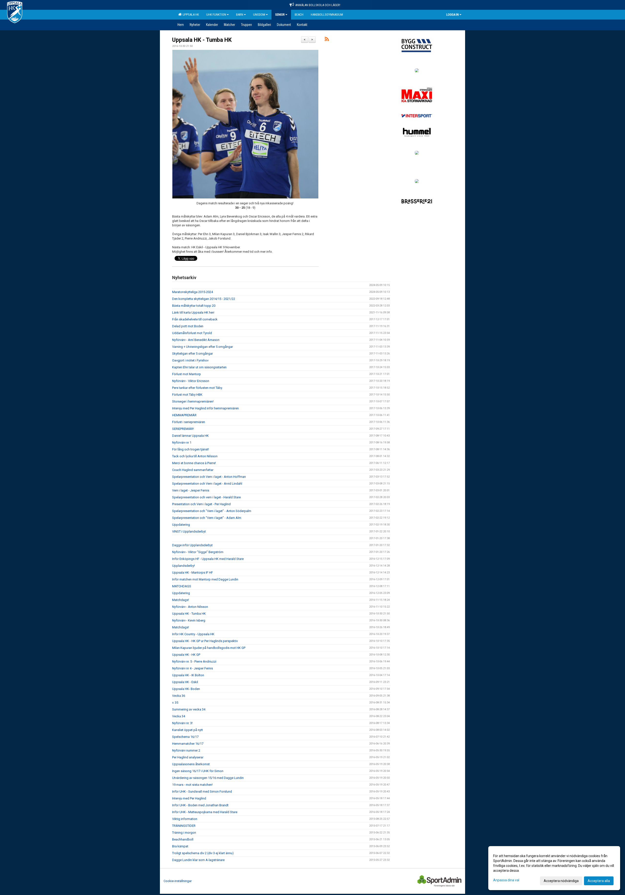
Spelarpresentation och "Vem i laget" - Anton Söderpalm (211, 511)
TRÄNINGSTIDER (184, 826)
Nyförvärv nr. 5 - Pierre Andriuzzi (194, 661)
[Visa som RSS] (327, 40)
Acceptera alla (599, 881)
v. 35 (175, 702)
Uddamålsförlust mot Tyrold (192, 333)
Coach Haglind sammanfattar (192, 470)
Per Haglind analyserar (187, 757)
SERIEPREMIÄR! (183, 429)
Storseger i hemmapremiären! (193, 401)
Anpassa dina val (506, 880)
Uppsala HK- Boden (186, 689)
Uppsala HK (190, 14)
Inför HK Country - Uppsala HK (193, 634)
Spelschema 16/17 (185, 737)
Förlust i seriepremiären (188, 422)
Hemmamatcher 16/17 (187, 743)
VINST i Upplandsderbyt (189, 531)
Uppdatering (181, 524)
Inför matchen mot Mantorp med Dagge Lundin (205, 579)
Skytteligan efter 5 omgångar (192, 353)
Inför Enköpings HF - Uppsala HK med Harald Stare (208, 559)
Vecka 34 (178, 716)
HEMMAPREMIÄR (184, 415)
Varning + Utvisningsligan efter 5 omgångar (202, 347)
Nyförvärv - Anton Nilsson (190, 607)
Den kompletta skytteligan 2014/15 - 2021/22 (203, 299)
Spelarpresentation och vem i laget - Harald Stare (206, 497)
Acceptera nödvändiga (561, 881)
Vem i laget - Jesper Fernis (190, 490)
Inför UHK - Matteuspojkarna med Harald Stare (204, 812)
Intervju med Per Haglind (189, 798)
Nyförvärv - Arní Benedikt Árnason (195, 340)
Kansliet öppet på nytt (187, 730)
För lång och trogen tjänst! (190, 449)
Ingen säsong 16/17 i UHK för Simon (197, 771)
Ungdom (259, 14)
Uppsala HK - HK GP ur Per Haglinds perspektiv (205, 641)
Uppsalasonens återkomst (191, 764)
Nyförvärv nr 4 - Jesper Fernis (192, 668)
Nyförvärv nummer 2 (186, 750)
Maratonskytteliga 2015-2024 (192, 292)
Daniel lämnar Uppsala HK (190, 435)
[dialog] (554, 868)
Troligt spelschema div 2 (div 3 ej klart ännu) (203, 853)
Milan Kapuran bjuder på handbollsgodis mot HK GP (208, 648)
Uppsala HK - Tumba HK (202, 40)
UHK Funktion (216, 14)
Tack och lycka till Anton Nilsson (195, 456)
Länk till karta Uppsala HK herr (193, 312)
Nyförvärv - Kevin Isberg (188, 620)
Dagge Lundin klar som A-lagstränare (198, 860)
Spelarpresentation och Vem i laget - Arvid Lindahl (207, 483)
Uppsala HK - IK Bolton (188, 675)
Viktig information (184, 819)
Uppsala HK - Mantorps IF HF (192, 572)
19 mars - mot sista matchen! (192, 784)
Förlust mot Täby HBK (187, 394)
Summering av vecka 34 (188, 709)
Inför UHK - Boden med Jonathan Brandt (200, 805)
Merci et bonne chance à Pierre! (194, 463)
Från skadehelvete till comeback (195, 319)
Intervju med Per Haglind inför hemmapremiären (205, 408)
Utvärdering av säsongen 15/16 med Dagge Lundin (208, 778)
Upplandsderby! (183, 566)
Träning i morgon (184, 832)
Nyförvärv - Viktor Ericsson (190, 381)
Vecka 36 (178, 696)
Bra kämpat (180, 846)
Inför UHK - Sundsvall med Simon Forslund (202, 791)
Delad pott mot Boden (187, 326)
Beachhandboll (182, 839)
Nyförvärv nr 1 (181, 442)
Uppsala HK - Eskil (185, 682)
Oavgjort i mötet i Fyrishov (190, 360)
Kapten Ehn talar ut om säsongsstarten (199, 367)
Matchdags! (180, 600)
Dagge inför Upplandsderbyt (192, 545)
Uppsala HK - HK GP (186, 654)
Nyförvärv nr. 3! (182, 723)
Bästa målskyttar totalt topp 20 (193, 305)
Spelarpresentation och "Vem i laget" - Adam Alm (206, 518)
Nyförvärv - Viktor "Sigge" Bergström (197, 552)
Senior (280, 14)
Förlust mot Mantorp (186, 374)
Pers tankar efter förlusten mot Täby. (197, 388)
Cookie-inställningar (178, 881)
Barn (239, 14)
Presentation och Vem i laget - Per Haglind (201, 504)
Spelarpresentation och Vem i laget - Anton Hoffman (209, 477)
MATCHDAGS (181, 586)
